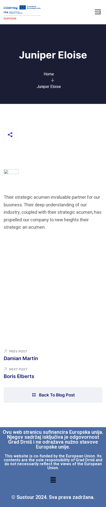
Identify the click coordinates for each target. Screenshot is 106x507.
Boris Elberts (19, 376)
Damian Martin (21, 358)
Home (49, 74)
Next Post (18, 369)
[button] (53, 480)
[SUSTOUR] (22, 12)
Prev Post (18, 351)
